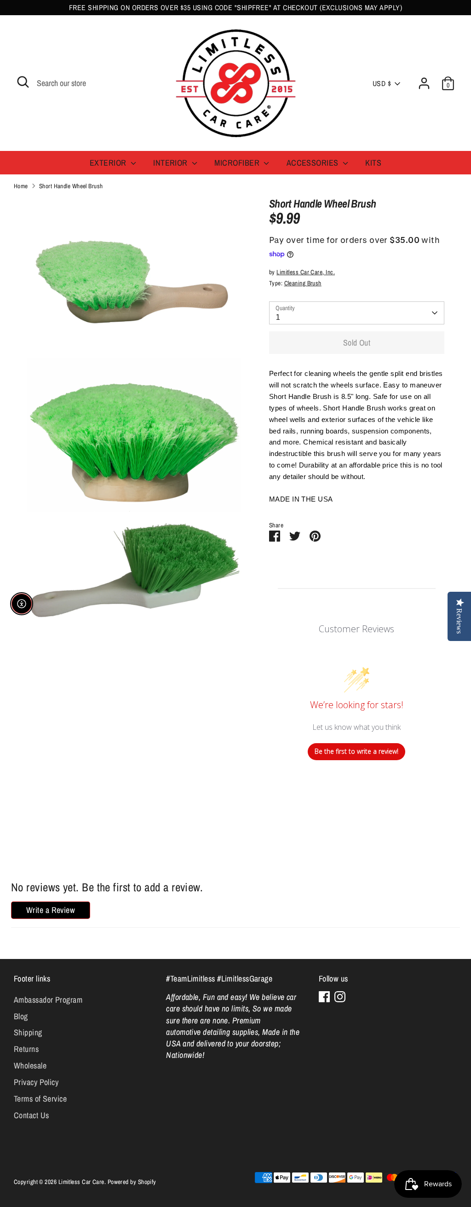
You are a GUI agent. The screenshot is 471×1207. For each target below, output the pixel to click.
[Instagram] (339, 996)
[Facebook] (324, 996)
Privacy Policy (36, 1082)
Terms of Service (40, 1098)
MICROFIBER (237, 162)
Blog (21, 1016)
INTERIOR (171, 162)
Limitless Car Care (81, 1182)
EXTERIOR (109, 162)
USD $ (382, 83)
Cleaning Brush (303, 283)
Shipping (28, 1032)
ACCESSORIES (313, 162)
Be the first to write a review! (356, 751)
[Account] (424, 83)
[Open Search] (23, 82)
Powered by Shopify (132, 1182)
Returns (26, 1049)
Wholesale (30, 1065)
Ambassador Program (48, 999)
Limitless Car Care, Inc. (305, 272)
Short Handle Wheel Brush (71, 186)
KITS (373, 162)
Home (21, 186)
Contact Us (31, 1115)
